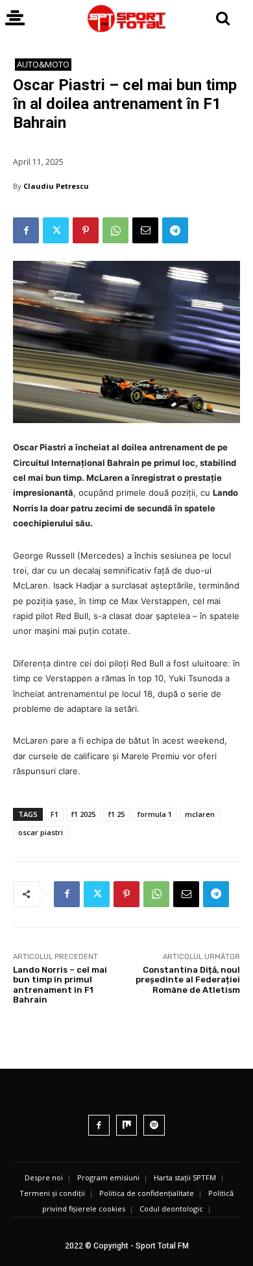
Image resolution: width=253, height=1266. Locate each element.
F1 (54, 814)
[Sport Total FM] (126, 18)
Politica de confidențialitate (146, 1193)
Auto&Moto (43, 64)
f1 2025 (83, 814)
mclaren (200, 814)
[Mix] (127, 1125)
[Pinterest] (86, 230)
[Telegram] (175, 230)
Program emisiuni (108, 1177)
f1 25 (116, 814)
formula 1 (155, 814)
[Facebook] (26, 230)
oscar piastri (40, 832)
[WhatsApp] (115, 230)
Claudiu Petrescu (56, 186)
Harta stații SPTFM (185, 1177)
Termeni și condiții (52, 1193)
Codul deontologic (171, 1208)
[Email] (145, 230)
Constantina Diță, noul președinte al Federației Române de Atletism (188, 980)
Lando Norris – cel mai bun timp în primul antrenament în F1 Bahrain (60, 985)
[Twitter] (56, 230)
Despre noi (44, 1177)
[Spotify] (154, 1125)
